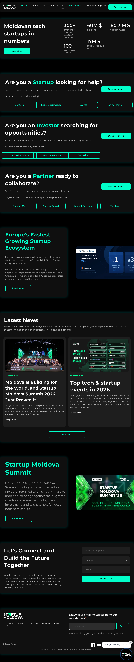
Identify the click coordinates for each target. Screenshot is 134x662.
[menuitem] (24, 5)
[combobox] (106, 560)
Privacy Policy (9, 644)
